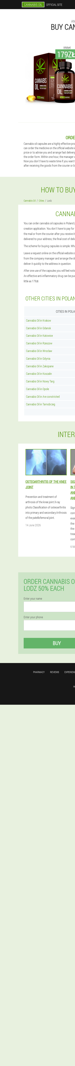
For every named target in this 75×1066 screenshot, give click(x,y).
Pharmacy (39, 672)
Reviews (54, 672)
